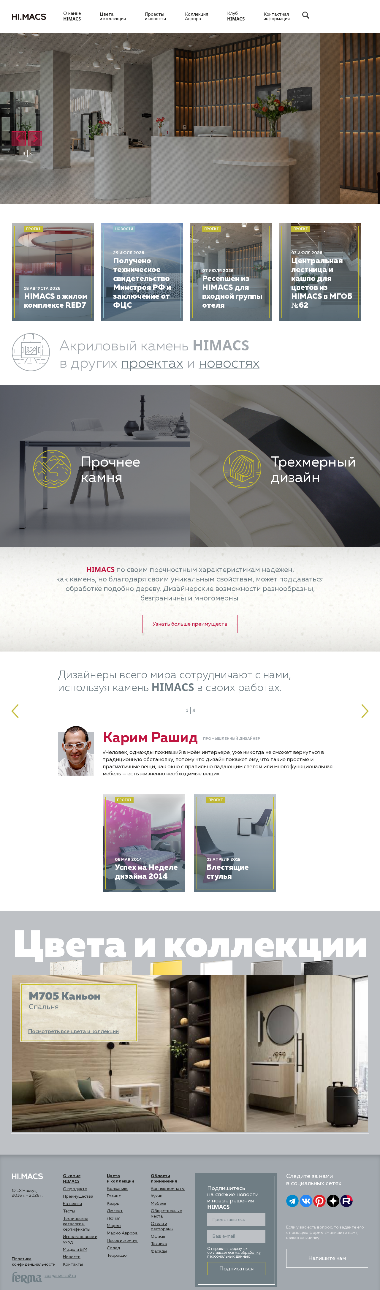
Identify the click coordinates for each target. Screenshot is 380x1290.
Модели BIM (75, 1250)
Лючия (114, 1218)
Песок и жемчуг (122, 1241)
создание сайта (60, 1276)
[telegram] (292, 1201)
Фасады (159, 1251)
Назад (19, 138)
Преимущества (78, 1196)
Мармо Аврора (122, 1233)
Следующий (35, 138)
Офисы (158, 1236)
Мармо (114, 1226)
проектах (152, 364)
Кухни (156, 1196)
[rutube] (346, 1201)
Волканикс (117, 1189)
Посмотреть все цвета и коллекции (73, 1031)
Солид (113, 1248)
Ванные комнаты (168, 1189)
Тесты (69, 1211)
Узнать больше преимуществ (99, 541)
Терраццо (117, 1255)
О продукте (75, 1189)
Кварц (113, 1204)
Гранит (114, 1196)
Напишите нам (327, 1258)
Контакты (73, 1264)
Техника (159, 1244)
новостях (229, 364)
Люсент (115, 1211)
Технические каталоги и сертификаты (76, 1224)
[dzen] (333, 1201)
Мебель (158, 1204)
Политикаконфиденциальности (34, 1262)
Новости (71, 1257)
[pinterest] (319, 1201)
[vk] (306, 1201)
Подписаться (236, 1269)
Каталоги (72, 1204)
